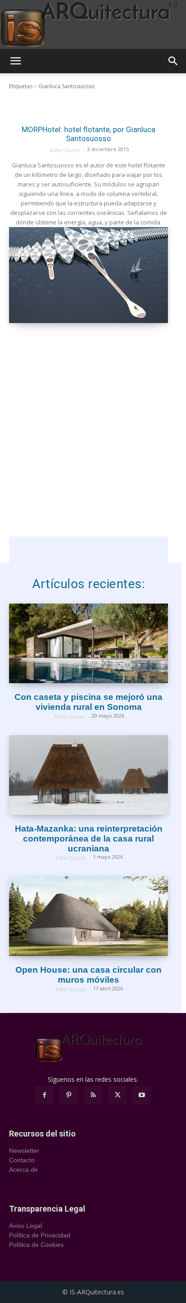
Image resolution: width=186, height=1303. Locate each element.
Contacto (22, 1160)
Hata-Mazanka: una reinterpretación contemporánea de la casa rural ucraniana (89, 838)
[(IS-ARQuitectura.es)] (93, 24)
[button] (15, 61)
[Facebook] (44, 1095)
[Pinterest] (69, 1095)
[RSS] (93, 1095)
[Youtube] (142, 1095)
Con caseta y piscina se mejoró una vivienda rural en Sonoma (88, 702)
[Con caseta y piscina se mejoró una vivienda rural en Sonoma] (88, 643)
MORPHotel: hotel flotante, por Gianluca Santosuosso (88, 134)
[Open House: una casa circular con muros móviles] (88, 916)
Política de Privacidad (39, 1235)
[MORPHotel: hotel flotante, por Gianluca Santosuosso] (88, 275)
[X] (117, 1095)
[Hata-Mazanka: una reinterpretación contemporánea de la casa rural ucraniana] (88, 775)
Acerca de (23, 1169)
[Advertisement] (93, 443)
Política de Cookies (36, 1244)
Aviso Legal (25, 1225)
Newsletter (24, 1150)
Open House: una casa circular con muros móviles (88, 974)
